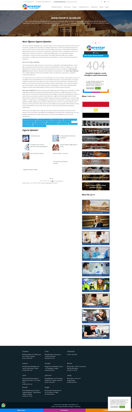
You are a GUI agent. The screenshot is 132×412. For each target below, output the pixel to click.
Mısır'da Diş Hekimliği (95, 259)
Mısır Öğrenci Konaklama (96, 146)
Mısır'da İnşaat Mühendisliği (96, 290)
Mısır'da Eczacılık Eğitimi (96, 275)
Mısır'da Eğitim (66, 29)
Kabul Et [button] (122, 407)
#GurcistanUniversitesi (29, 122)
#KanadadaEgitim (27, 124)
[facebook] (101, 1)
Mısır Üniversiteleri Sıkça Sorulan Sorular (96, 186)
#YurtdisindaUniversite (40, 126)
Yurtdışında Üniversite (56, 7)
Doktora (75, 7)
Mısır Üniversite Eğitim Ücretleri (96, 177)
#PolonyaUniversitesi (51, 124)
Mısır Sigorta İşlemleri (96, 162)
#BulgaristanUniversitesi (44, 119)
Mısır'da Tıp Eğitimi (96, 244)
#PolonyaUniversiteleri (39, 124)
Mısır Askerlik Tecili (96, 123)
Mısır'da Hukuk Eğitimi (95, 228)
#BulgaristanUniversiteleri (30, 119)
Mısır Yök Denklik (96, 131)
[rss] (108, 1)
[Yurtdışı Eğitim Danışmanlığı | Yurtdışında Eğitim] (31, 6)
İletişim (107, 7)
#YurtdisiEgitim (73, 124)
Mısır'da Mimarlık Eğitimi (96, 306)
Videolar (101, 7)
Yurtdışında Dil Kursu (84, 7)
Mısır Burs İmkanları (96, 139)
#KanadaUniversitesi (65, 122)
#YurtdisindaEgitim (28, 126)
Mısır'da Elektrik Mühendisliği (95, 322)
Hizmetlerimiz (94, 7)
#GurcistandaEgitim (41, 122)
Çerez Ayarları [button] (114, 407)
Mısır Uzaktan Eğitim (95, 170)
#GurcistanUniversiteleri (70, 119)
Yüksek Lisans (67, 7)
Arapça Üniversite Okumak (96, 212)
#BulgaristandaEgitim (57, 119)
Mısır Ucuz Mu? (96, 154)
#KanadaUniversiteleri (53, 122)
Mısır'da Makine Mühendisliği (95, 337)
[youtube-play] (104, 1)
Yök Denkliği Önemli (75, 1)
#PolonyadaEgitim (63, 124)
